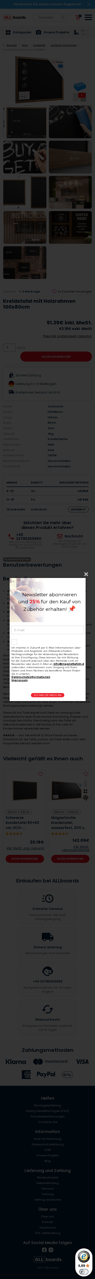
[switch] (83, 1271)
